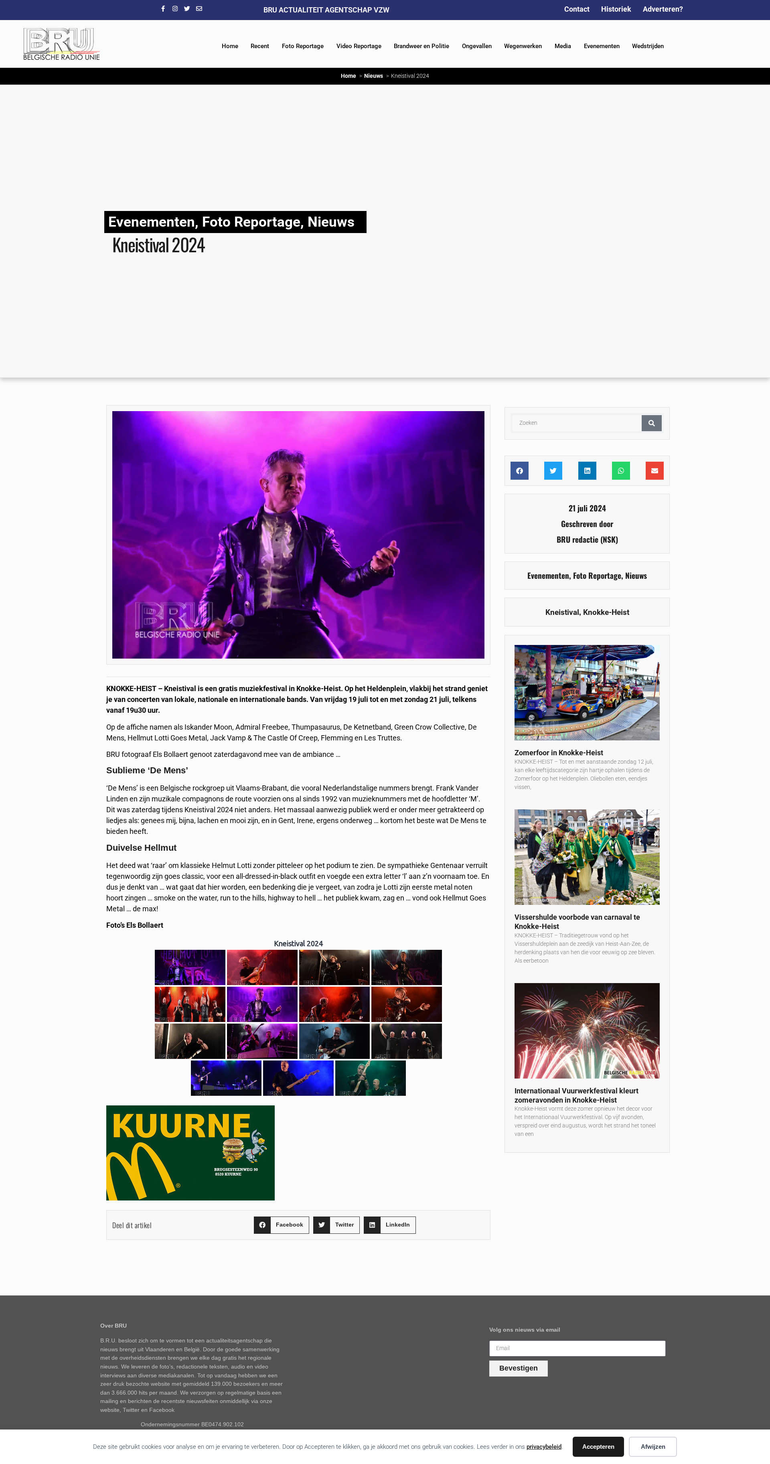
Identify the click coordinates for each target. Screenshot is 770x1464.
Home (230, 46)
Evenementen (602, 46)
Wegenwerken (523, 46)
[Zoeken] (652, 423)
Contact (577, 9)
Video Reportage (358, 46)
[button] (281, 1225)
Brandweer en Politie (421, 46)
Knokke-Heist (606, 612)
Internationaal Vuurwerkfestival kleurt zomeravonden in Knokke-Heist (576, 1095)
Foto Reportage (303, 46)
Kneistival (562, 612)
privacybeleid (544, 1446)
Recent (260, 46)
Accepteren (598, 1446)
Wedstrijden (648, 46)
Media (563, 46)
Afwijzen (653, 1446)
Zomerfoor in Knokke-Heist (559, 752)
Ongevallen (477, 46)
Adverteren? (663, 9)
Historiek (616, 9)
